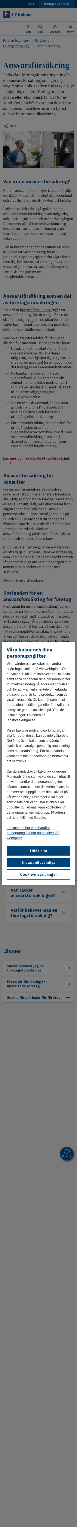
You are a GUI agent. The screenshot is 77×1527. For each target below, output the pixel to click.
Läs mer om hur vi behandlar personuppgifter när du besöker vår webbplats (33, 833)
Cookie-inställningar (38, 874)
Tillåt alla (38, 851)
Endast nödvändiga (38, 862)
